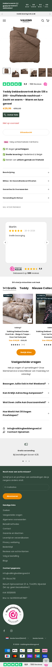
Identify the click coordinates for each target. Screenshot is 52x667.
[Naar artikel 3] (24, 71)
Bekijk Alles (26, 352)
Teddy (24, 288)
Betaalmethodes (11, 524)
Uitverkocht (26, 132)
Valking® (17, 328)
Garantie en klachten (13, 533)
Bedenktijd (8, 546)
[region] (26, 449)
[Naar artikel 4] (33, 72)
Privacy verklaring (11, 542)
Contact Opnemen (18, 432)
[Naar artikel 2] (15, 72)
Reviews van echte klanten (16, 551)
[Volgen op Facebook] (4, 630)
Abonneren (12, 496)
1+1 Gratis (9, 288)
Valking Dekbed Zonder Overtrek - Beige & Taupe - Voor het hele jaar (18, 334)
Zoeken (6, 510)
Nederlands (38, 638)
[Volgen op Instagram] (11, 630)
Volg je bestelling (11, 556)
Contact (7, 528)
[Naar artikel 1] (7, 71)
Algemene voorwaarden (14, 519)
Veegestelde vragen (12, 515)
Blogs (5, 560)
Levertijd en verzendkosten (16, 537)
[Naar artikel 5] (42, 72)
